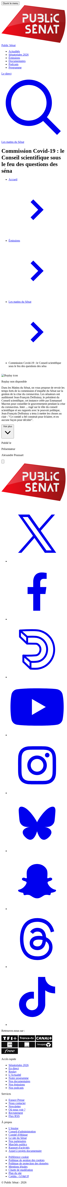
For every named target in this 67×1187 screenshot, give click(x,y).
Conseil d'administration (22, 1131)
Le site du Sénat (18, 1137)
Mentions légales (18, 1166)
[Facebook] (37, 619)
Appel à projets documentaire (25, 1150)
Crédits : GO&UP (19, 1176)
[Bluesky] (37, 850)
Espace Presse (16, 1099)
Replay (13, 1071)
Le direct (6, 73)
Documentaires (17, 61)
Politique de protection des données (28, 1163)
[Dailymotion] (37, 677)
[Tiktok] (37, 1024)
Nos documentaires (19, 1081)
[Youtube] (37, 735)
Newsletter (15, 1106)
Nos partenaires (17, 1141)
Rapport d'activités (19, 1147)
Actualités (14, 51)
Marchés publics (18, 1144)
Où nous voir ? (17, 1109)
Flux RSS (14, 1116)
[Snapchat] (37, 908)
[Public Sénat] (33, 500)
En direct (14, 1068)
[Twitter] (37, 561)
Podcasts (13, 64)
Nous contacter (17, 1103)
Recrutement (16, 1112)
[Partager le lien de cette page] (2, 461)
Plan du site (15, 1173)
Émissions (14, 57)
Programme (15, 67)
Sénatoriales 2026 (19, 54)
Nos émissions (17, 1084)
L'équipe (13, 1128)
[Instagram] (37, 792)
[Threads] (37, 966)
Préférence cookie (19, 1156)
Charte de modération (21, 1169)
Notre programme (19, 1078)
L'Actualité (15, 1074)
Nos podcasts (16, 1087)
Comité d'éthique (18, 1134)
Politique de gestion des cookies (26, 1160)
